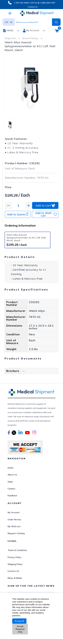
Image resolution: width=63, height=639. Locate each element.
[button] (9, 433)
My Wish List (14, 526)
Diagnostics (10, 38)
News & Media (15, 578)
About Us (12, 474)
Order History (14, 519)
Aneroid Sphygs (30, 38)
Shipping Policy (15, 564)
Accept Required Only (20, 629)
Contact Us (33, 7)
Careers (11, 488)
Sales (10, 481)
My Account (14, 512)
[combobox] (32, 22)
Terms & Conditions (17, 550)
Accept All (19, 621)
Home (10, 467)
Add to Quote (16, 214)
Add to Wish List (43, 214)
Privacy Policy (14, 557)
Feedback (12, 495)
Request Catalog (16, 533)
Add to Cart (43, 205)
